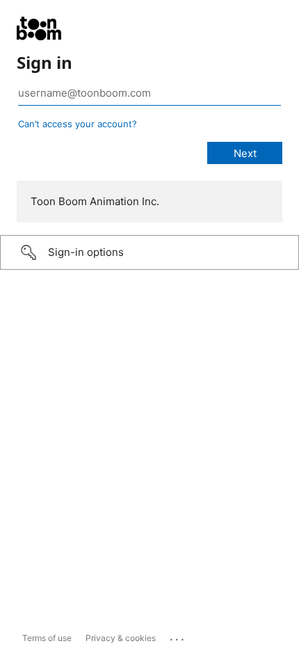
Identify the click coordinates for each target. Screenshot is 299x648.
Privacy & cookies (121, 638)
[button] (149, 252)
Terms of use (47, 638)
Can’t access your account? (77, 123)
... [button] (178, 636)
